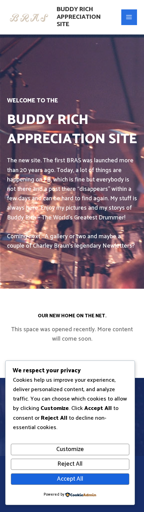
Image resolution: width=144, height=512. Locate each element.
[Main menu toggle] (129, 17)
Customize (70, 449)
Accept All (70, 479)
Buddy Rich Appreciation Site (79, 17)
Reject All (69, 464)
